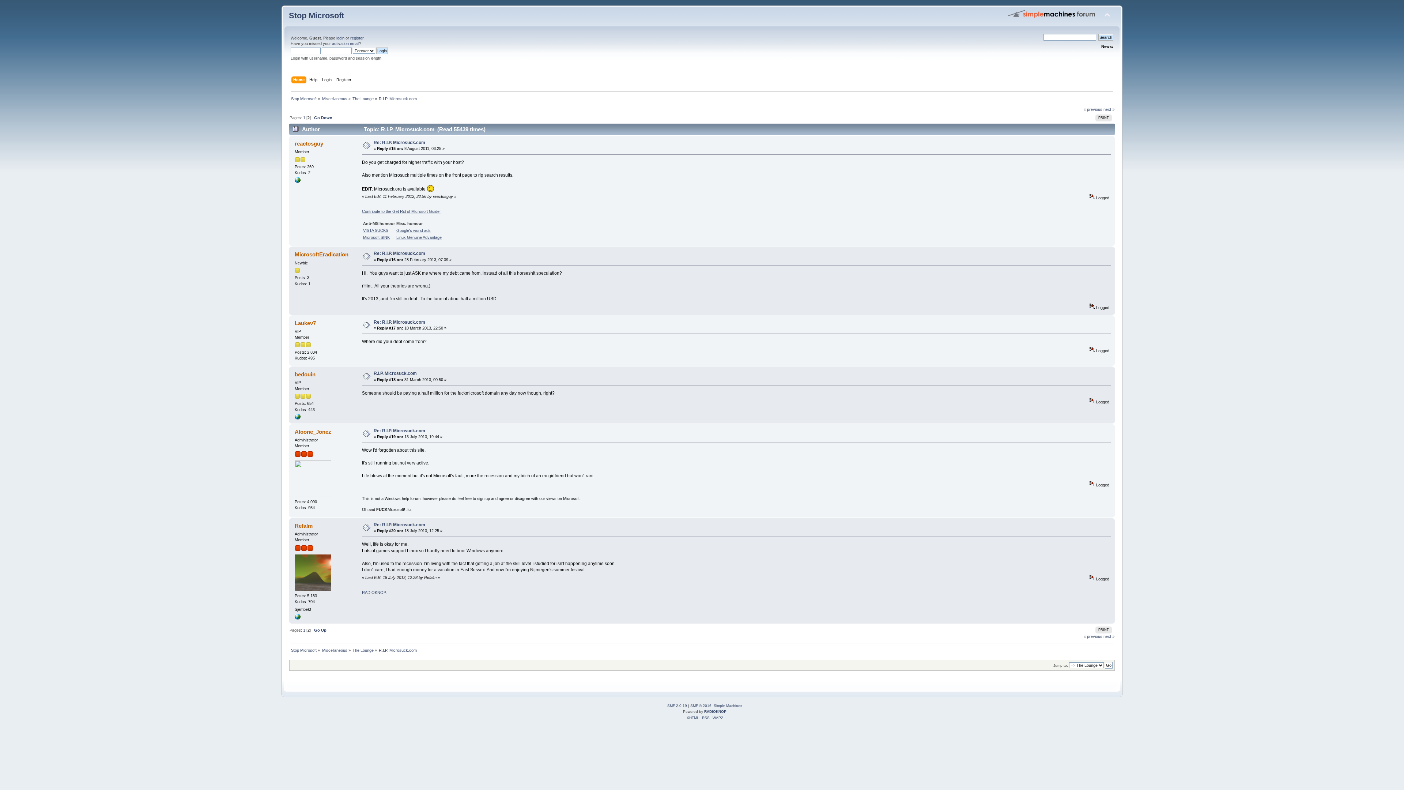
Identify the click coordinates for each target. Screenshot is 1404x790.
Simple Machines (728, 706)
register (356, 38)
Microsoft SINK (376, 237)
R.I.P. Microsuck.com (395, 373)
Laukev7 (305, 323)
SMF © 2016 (701, 706)
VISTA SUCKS (375, 230)
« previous (1093, 109)
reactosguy (309, 143)
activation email (345, 43)
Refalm (304, 526)
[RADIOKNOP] (298, 618)
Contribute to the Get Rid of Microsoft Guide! (401, 211)
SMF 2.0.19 (677, 706)
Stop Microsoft (316, 15)
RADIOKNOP (374, 592)
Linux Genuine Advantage (419, 237)
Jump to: (1060, 665)
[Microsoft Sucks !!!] (298, 181)
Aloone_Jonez (313, 432)
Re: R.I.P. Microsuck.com (399, 142)
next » (1108, 109)
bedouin (305, 374)
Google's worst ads (413, 230)
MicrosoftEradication (321, 254)
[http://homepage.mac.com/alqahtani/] (298, 418)
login (340, 38)
